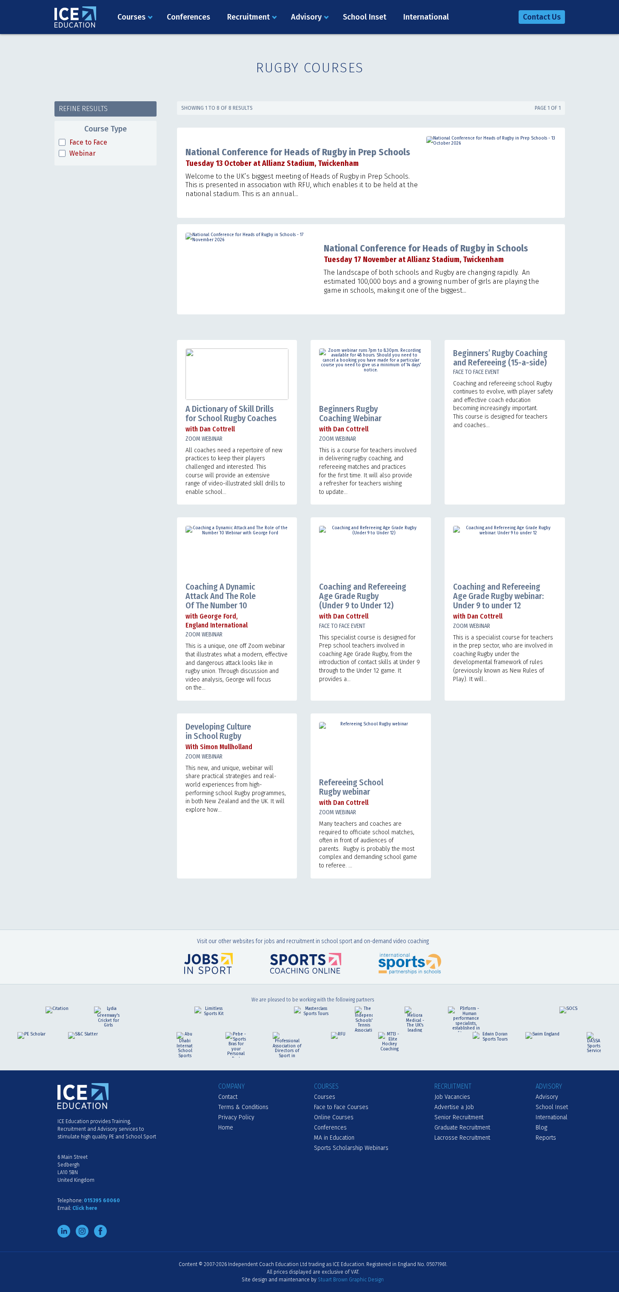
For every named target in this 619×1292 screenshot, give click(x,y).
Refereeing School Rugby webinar (351, 787)
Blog (541, 1127)
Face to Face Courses (341, 1107)
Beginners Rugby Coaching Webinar (350, 413)
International (426, 17)
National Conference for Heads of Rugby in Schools (426, 248)
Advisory (306, 17)
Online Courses (334, 1117)
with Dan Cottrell (210, 429)
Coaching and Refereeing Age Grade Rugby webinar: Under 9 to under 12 (498, 596)
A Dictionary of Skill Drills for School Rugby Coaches (231, 413)
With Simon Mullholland (218, 747)
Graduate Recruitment (462, 1127)
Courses (131, 17)
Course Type (105, 129)
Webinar (82, 153)
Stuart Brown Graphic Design (351, 1280)
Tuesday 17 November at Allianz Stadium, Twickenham (414, 259)
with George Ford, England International (216, 620)
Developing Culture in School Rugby (218, 731)
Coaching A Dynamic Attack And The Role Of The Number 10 (220, 596)
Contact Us (542, 17)
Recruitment (248, 17)
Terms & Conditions (243, 1107)
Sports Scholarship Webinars (351, 1148)
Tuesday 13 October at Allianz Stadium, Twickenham (272, 163)
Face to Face (88, 142)
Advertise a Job (454, 1107)
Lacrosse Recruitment (462, 1137)
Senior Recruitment (458, 1117)
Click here (84, 1208)
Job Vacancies (452, 1097)
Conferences (188, 17)
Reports (546, 1137)
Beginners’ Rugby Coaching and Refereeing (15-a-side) (500, 358)
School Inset (364, 17)
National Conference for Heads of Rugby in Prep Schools (297, 152)
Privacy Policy (236, 1117)
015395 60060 (102, 1201)
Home (225, 1127)
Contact (227, 1097)
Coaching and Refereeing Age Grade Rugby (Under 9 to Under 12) (362, 596)
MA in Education (334, 1137)
